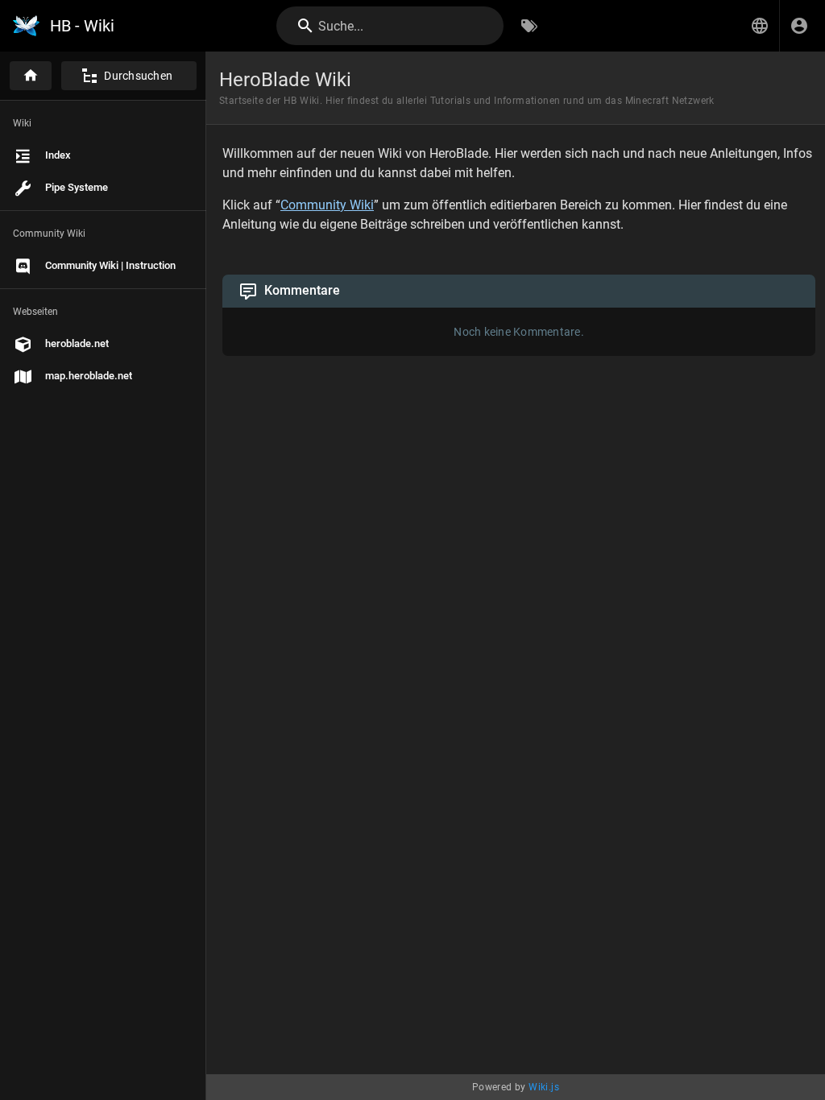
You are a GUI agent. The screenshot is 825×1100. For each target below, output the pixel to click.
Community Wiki (327, 205)
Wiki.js (544, 1087)
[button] (759, 26)
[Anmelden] (799, 25)
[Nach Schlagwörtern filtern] (529, 25)
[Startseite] (31, 75)
